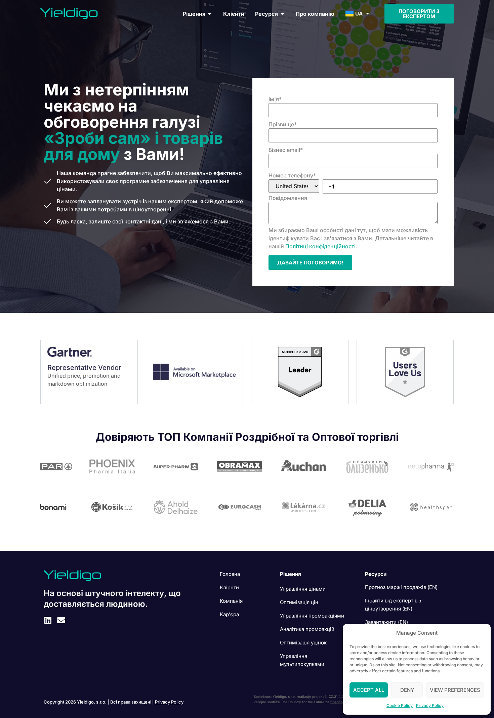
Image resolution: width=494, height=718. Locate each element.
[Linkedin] (48, 620)
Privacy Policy (430, 705)
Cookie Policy (399, 705)
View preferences (455, 690)
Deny (407, 690)
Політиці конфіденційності (320, 246)
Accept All (368, 690)
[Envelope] (61, 620)
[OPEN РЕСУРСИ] (282, 14)
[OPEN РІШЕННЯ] (209, 14)
